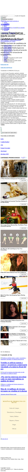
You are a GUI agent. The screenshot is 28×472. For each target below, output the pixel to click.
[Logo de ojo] (4, 33)
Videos (5, 22)
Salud (5, 59)
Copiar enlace (13, 132)
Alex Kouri (3, 151)
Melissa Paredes (8, 51)
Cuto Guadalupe (8, 49)
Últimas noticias (8, 45)
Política (5, 55)
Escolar (5, 60)
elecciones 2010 (5, 154)
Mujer (5, 26)
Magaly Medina (8, 48)
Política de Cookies (10, 41)
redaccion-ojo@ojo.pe (6, 67)
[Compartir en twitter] (14, 129)
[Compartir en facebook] (14, 127)
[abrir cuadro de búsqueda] (3, 17)
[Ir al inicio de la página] (4, 349)
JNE (2, 145)
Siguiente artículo (5, 394)
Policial (5, 24)
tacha (2, 139)
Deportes (6, 30)
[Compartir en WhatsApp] (14, 130)
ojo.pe (2, 40)
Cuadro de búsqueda (20, 15)
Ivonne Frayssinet (5, 148)
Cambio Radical (5, 142)
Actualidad (6, 29)
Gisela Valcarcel (8, 47)
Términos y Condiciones (10, 40)
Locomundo (7, 27)
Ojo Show (6, 23)
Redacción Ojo (4, 64)
